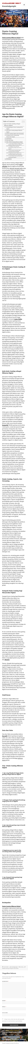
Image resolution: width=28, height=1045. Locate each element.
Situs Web (5, 1012)
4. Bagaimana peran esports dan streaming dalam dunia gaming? (15, 153)
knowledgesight (14, 967)
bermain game (19, 168)
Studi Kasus (9, 138)
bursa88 (4, 736)
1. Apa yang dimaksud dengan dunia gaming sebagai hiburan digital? (15, 144)
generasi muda (21, 102)
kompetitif (5, 425)
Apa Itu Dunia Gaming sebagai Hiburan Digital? (12, 124)
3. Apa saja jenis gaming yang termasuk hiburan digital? (14, 151)
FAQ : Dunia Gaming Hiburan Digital (14, 141)
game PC (4, 833)
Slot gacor (11, 968)
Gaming (21, 967)
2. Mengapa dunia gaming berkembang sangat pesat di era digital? (14, 147)
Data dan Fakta (9, 140)
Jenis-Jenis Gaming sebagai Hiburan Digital (14, 131)
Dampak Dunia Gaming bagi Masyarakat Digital (12, 136)
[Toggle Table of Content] (22, 121)
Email (4, 1006)
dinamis (7, 659)
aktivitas (4, 47)
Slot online (16, 968)
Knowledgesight (9, 6)
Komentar (5, 981)
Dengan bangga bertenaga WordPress (10, 1043)
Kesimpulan (9, 158)
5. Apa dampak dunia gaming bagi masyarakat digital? (15, 156)
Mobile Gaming (5, 968)
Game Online (18, 319)
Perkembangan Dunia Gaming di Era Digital (14, 128)
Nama (4, 1000)
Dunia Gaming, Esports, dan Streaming (15, 133)
